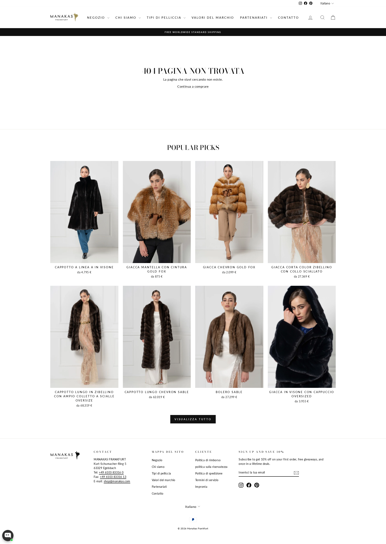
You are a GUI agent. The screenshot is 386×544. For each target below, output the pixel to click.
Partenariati (254, 17)
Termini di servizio (207, 480)
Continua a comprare (193, 86)
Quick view (84, 258)
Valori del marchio (213, 17)
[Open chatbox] (7, 535)
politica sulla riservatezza (211, 466)
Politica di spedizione (209, 473)
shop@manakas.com (117, 481)
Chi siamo (126, 17)
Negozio (96, 17)
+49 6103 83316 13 (113, 476)
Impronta (201, 486)
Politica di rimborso (208, 460)
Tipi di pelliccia (165, 17)
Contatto (288, 17)
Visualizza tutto (193, 419)
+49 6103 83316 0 (111, 472)
